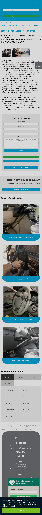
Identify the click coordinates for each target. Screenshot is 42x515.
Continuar (21, 510)
